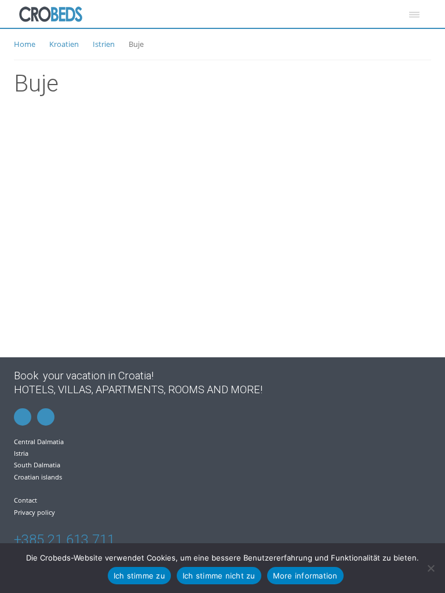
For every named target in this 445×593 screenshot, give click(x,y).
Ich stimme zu (139, 575)
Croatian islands (38, 477)
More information (305, 575)
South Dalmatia (37, 464)
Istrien (104, 44)
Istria (21, 453)
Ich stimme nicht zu (219, 575)
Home (24, 44)
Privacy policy (34, 512)
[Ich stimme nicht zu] (430, 568)
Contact (25, 500)
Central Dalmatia (39, 441)
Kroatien (64, 44)
